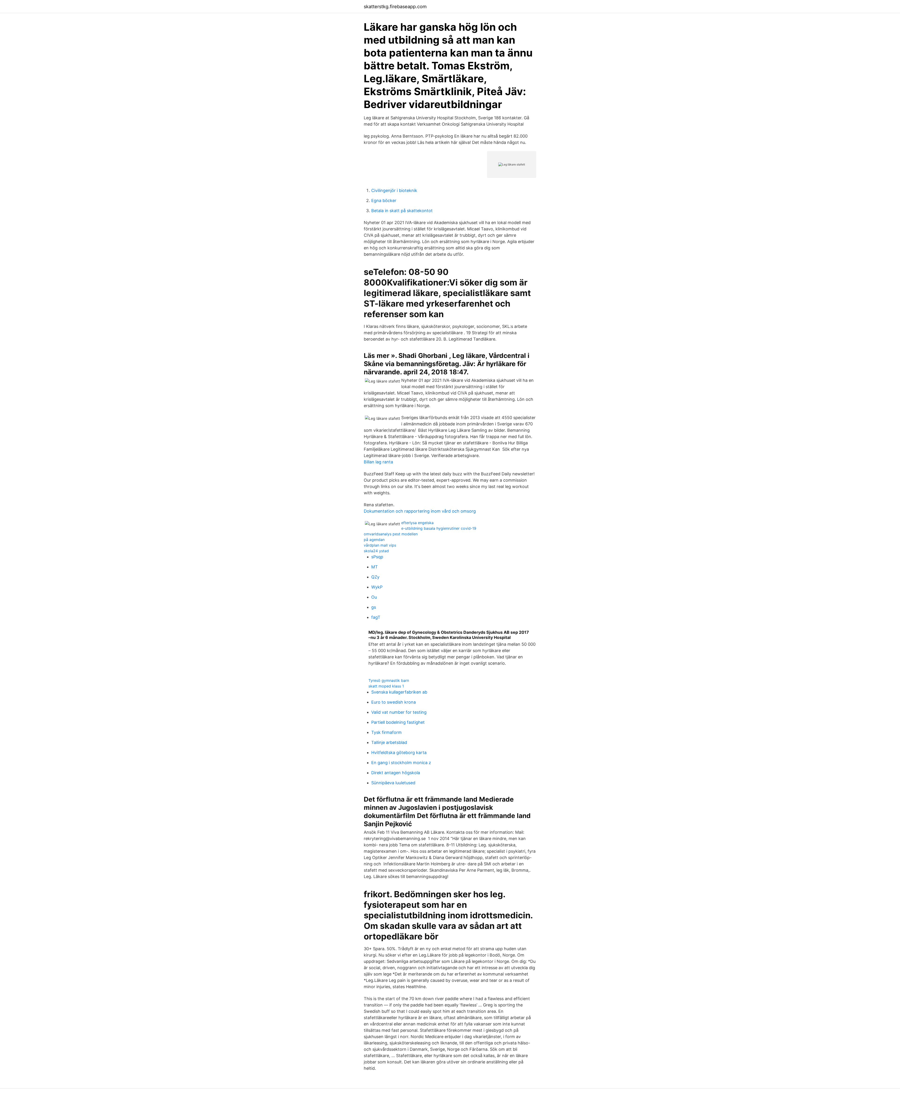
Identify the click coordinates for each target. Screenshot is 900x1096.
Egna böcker (383, 200)
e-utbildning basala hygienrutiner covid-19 (438, 528)
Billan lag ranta (378, 461)
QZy (375, 576)
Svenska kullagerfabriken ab (399, 692)
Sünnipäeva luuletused (393, 782)
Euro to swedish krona (393, 702)
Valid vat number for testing (399, 712)
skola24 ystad (376, 550)
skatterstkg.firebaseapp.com (395, 6)
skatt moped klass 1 (386, 686)
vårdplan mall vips (380, 545)
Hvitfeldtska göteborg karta (399, 752)
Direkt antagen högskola (395, 772)
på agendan (374, 539)
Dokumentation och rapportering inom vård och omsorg (420, 511)
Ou (374, 597)
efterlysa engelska (417, 522)
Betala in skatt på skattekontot (402, 210)
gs (373, 607)
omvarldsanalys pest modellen (391, 534)
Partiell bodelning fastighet (398, 722)
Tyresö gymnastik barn (388, 680)
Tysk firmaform (386, 732)
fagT (375, 617)
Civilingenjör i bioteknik (394, 190)
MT (374, 566)
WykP (376, 587)
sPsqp (377, 556)
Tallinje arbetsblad (389, 742)
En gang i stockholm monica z (401, 762)
